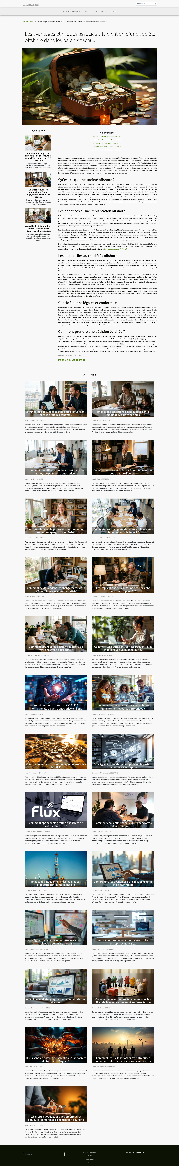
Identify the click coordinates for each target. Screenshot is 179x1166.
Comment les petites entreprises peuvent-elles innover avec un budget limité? (123, 648)
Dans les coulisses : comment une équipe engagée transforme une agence (38, 193)
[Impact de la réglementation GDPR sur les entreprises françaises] (123, 927)
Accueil (25, 21)
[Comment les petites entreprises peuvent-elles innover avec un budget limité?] (123, 634)
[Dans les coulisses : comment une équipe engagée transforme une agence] (38, 179)
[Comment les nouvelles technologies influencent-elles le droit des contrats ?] (56, 399)
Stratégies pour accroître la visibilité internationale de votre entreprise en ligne (56, 706)
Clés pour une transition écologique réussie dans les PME (56, 765)
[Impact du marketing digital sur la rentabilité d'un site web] (56, 986)
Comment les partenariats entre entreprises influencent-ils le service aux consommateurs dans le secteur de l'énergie (123, 1061)
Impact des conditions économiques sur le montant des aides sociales (123, 413)
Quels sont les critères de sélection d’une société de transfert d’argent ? (56, 1059)
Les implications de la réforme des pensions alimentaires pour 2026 (123, 589)
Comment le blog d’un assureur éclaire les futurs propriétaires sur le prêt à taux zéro (38, 157)
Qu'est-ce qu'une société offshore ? (106, 136)
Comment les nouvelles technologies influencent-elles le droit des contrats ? (55, 413)
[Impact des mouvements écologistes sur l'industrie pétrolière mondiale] (56, 869)
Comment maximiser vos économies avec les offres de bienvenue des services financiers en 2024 (123, 1002)
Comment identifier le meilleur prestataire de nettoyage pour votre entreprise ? (56, 471)
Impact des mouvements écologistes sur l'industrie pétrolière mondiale (56, 883)
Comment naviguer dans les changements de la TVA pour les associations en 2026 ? (56, 589)
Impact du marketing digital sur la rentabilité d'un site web (55, 1000)
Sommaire (108, 132)
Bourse (88, 12)
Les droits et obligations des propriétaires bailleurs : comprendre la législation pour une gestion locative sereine (56, 1120)
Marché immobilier (71, 12)
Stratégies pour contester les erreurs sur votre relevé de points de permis (56, 941)
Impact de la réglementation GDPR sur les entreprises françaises (123, 941)
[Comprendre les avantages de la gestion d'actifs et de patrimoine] (123, 869)
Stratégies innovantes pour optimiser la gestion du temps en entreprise (123, 765)
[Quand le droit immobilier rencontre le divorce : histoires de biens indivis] (38, 215)
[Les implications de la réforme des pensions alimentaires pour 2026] (123, 575)
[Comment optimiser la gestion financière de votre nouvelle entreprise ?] (56, 634)
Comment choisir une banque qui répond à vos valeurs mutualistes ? (123, 824)
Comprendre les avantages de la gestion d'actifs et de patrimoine (123, 883)
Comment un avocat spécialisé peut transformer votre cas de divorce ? (123, 471)
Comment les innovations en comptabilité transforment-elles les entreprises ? (123, 706)
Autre (113, 12)
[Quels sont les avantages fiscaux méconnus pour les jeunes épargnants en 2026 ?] (56, 516)
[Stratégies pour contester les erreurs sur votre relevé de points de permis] (56, 927)
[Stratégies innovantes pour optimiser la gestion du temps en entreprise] (123, 751)
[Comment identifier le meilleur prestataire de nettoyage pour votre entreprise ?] (56, 457)
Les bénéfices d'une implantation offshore (106, 140)
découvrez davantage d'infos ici (114, 249)
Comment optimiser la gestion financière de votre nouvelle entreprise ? (56, 648)
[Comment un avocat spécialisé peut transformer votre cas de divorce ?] (123, 457)
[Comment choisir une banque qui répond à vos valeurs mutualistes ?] (123, 810)
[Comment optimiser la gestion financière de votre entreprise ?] (56, 810)
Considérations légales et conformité (107, 146)
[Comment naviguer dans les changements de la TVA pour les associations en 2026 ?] (56, 575)
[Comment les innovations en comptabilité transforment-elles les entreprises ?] (123, 692)
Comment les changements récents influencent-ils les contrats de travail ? (123, 530)
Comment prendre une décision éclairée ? (106, 150)
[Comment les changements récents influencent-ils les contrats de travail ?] (123, 516)
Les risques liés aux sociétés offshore (107, 143)
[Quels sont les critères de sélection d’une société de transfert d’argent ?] (56, 1045)
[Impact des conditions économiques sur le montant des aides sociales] (123, 399)
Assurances (101, 12)
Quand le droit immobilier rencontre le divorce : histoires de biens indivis (38, 228)
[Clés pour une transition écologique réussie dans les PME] (56, 751)
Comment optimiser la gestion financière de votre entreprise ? (56, 824)
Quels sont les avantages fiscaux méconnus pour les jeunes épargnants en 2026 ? (56, 530)
